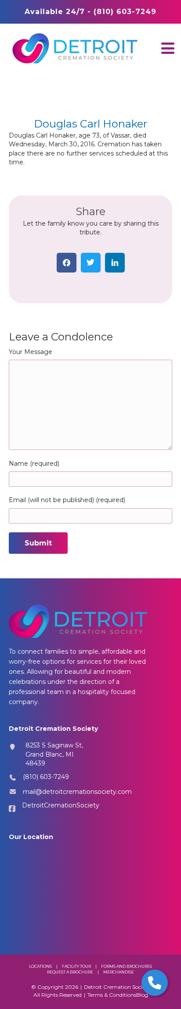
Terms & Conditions (111, 994)
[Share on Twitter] (91, 263)
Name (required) (34, 463)
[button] (168, 48)
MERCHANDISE (118, 972)
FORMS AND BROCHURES (126, 966)
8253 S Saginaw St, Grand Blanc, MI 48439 (54, 754)
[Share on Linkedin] (115, 263)
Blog (142, 994)
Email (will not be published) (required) (67, 500)
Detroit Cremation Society (117, 987)
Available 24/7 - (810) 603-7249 (90, 11)
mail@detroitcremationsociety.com (77, 792)
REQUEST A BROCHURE (70, 972)
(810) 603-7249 (46, 777)
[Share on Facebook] (66, 263)
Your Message (30, 352)
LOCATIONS (40, 966)
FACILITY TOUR (76, 966)
